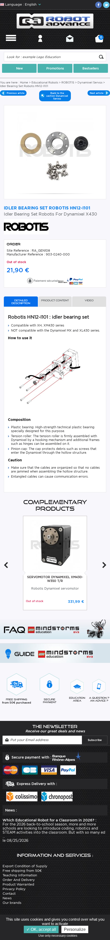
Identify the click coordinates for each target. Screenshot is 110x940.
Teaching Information (20, 875)
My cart (100, 40)
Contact (9, 893)
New (19, 68)
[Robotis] (26, 226)
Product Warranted (18, 884)
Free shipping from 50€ (22, 871)
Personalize (75, 929)
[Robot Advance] (55, 20)
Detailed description (21, 302)
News (7, 898)
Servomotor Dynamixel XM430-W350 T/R (55, 579)
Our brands (12, 903)
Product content (55, 300)
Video (89, 300)
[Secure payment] (55, 280)
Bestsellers (90, 68)
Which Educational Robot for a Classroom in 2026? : (49, 820)
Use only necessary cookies (59, 935)
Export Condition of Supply (25, 866)
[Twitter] (106, 5)
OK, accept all (43, 929)
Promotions (55, 68)
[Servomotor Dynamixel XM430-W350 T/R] (55, 544)
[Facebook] (98, 5)
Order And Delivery (19, 880)
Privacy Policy (14, 889)
